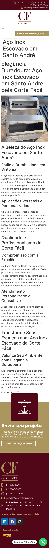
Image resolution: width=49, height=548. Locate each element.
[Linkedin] (4, 521)
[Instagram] (19, 521)
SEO (17, 392)
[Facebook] (12, 521)
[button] (43, 542)
